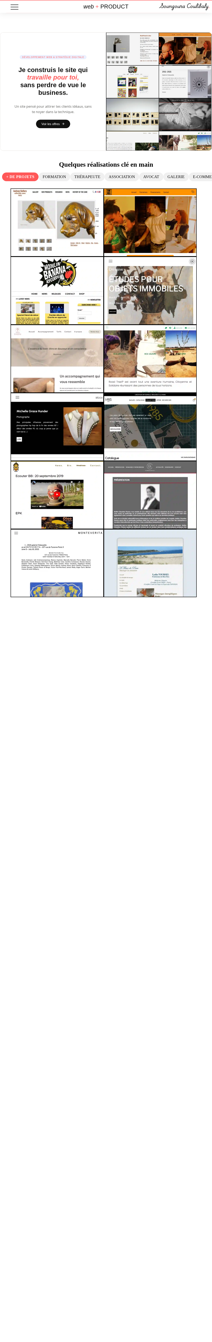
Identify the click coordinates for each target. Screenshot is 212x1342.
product (106, 6)
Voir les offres (50, 124)
